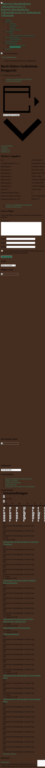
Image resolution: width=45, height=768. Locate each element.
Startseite (8, 20)
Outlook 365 (5, 149)
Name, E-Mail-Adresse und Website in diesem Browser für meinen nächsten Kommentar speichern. (22, 252)
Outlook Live (5, 151)
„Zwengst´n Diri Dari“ (13, 81)
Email (3, 243)
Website (3, 247)
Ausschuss (13, 26)
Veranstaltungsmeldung (18, 45)
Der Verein (9, 22)
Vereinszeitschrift (15, 39)
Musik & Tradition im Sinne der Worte (18, 478)
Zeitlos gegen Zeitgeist (13, 482)
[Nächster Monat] (4, 501)
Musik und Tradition (12, 37)
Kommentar (5, 221)
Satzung (12, 28)
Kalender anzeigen (9, 754)
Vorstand (13, 24)
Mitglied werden (15, 30)
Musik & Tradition (11, 480)
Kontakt (8, 49)
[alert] (22, 524)
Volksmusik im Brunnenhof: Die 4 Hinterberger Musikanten (18, 620)
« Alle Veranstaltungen (8, 57)
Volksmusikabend (11, 634)
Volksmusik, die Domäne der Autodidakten (20, 486)
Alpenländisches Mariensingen (16, 628)
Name (3, 239)
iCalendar (4, 148)
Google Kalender (7, 146)
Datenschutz (5, 762)
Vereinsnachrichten (11, 41)
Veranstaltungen (10, 43)
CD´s (11, 34)
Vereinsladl (9, 32)
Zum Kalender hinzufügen (11, 115)
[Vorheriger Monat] (4, 496)
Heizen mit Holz (11, 484)
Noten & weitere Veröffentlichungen (22, 35)
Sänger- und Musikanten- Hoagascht (18, 79)
